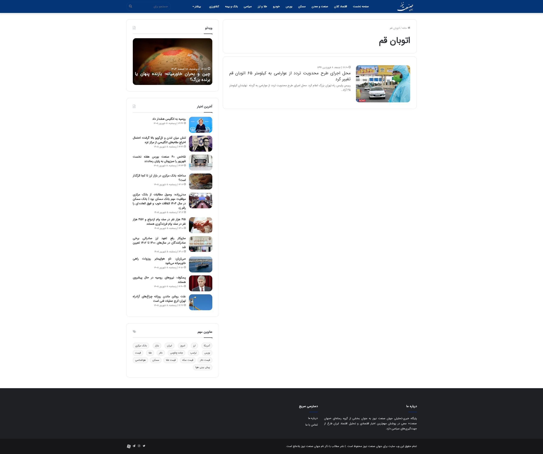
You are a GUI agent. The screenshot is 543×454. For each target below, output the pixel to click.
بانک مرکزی (141, 346)
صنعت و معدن (320, 6)
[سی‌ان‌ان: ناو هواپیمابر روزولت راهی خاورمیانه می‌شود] (200, 264)
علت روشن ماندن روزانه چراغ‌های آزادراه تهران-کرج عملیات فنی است (159, 298)
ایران (169, 346)
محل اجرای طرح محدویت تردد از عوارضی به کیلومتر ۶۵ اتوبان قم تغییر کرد (290, 76)
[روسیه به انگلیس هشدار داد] (200, 125)
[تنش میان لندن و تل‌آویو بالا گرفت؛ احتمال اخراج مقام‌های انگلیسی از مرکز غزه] (200, 144)
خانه (405, 28)
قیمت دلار (205, 360)
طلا (150, 353)
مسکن (302, 6)
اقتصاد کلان (340, 6)
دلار (160, 353)
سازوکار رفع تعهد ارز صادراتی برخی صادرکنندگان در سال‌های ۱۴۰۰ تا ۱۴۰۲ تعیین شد (159, 243)
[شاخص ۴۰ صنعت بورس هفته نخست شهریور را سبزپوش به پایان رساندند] (200, 163)
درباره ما (313, 418)
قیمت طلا (171, 360)
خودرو (276, 6)
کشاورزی (214, 6)
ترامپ (193, 353)
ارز (194, 346)
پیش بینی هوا (202, 367)
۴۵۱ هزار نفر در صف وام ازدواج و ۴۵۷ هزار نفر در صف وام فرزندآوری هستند (159, 221)
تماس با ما (311, 425)
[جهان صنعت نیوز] (405, 6)
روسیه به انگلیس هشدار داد (169, 119)
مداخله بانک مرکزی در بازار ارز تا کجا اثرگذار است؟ (159, 177)
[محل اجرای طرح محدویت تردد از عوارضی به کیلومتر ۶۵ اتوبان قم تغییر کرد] (383, 83)
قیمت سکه (187, 360)
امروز (182, 346)
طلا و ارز (262, 6)
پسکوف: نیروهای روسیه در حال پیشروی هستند (159, 279)
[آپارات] (128, 446)
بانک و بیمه (231, 6)
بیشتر (198, 6)
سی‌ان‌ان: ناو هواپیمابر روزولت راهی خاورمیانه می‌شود (159, 260)
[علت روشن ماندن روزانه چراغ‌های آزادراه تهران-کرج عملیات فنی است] (200, 302)
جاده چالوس (176, 353)
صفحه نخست (361, 6)
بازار (157, 346)
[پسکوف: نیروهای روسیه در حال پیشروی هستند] (200, 283)
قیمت (138, 353)
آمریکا (207, 346)
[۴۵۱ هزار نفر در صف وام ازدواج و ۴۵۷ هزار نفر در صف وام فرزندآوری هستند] (200, 225)
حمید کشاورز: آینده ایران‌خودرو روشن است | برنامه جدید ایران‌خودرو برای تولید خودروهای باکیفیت (169, 73)
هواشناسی (140, 360)
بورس (289, 6)
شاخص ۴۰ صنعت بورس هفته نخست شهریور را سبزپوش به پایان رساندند (159, 159)
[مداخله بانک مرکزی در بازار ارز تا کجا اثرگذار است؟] (200, 181)
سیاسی (248, 6)
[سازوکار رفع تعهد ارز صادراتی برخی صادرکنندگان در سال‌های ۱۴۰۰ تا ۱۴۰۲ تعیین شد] (200, 244)
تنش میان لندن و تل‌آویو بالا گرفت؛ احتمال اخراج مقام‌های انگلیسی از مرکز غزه (159, 140)
